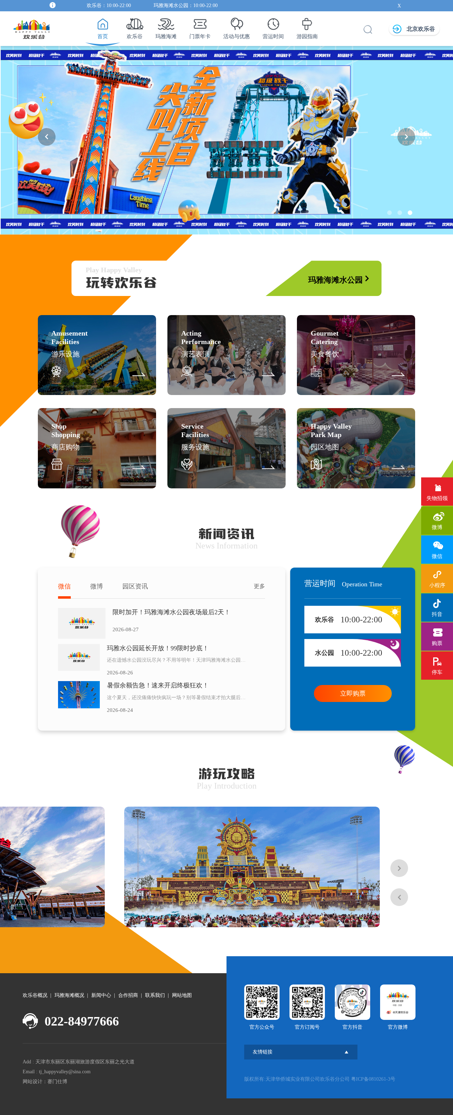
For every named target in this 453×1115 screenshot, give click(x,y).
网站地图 (182, 995)
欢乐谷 (135, 36)
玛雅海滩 (166, 36)
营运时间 (273, 36)
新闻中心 (101, 995)
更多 (259, 586)
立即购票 (353, 693)
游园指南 (307, 36)
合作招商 (128, 995)
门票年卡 (200, 36)
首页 (102, 36)
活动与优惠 (236, 36)
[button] (47, 137)
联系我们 (155, 995)
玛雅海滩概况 (69, 995)
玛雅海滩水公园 (335, 279)
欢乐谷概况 (35, 995)
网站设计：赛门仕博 (45, 1081)
